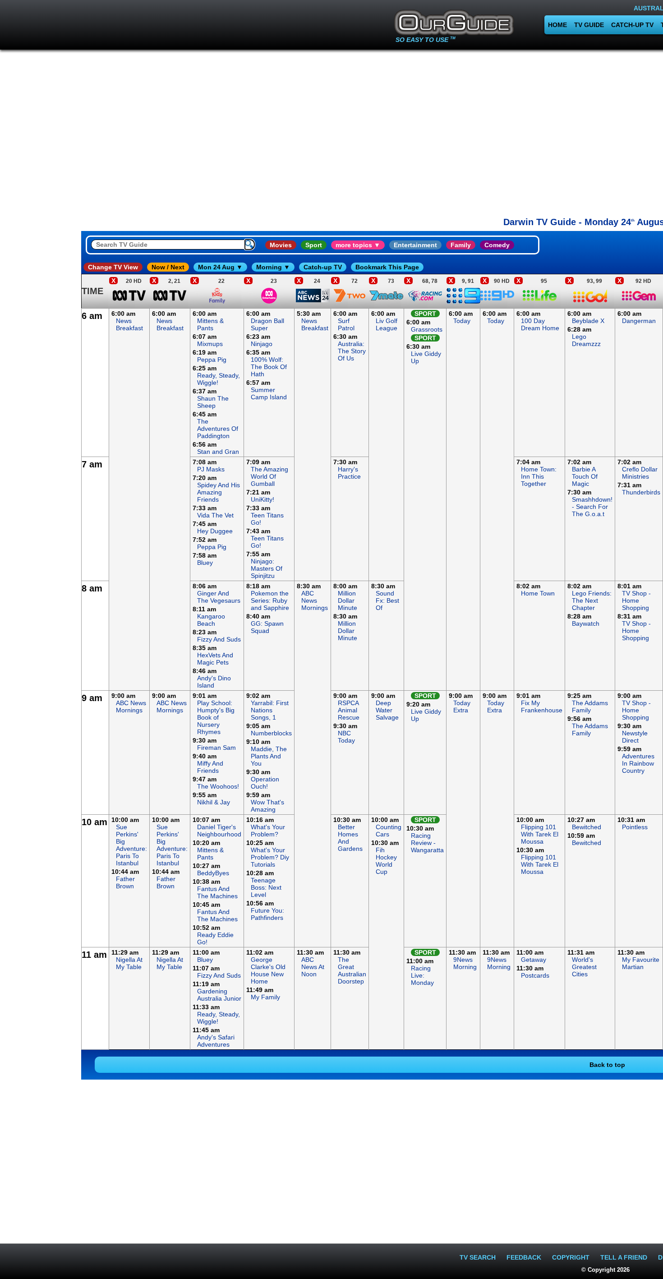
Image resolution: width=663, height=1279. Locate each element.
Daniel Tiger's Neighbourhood (219, 830)
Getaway (533, 959)
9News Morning (465, 963)
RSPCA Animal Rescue (348, 710)
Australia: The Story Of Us (352, 351)
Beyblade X (588, 320)
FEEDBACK (523, 1257)
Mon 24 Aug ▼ (220, 267)
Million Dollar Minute (347, 600)
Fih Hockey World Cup (386, 860)
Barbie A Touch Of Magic (585, 476)
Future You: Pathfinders (267, 914)
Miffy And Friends (210, 767)
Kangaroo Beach (211, 620)
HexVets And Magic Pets (215, 658)
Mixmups (210, 343)
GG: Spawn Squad (267, 627)
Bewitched (586, 827)
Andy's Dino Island (214, 681)
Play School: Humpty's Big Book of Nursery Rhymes (216, 717)
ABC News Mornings (314, 600)
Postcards (535, 975)
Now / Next (168, 267)
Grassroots (426, 329)
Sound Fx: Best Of (387, 600)
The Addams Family (590, 706)
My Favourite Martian (640, 963)
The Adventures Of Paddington (217, 428)
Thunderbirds (641, 492)
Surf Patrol (346, 324)
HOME (557, 24)
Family (461, 245)
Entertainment (415, 245)
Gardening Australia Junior (219, 995)
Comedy (497, 245)
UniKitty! (262, 499)
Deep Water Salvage (387, 710)
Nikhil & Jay (213, 802)
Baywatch (585, 623)
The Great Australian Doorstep (352, 970)
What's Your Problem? (268, 830)
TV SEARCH (478, 1257)
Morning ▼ (273, 267)
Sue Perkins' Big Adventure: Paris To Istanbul (131, 845)
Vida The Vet (215, 515)
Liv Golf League (386, 324)
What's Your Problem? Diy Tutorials (270, 857)
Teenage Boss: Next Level (266, 887)
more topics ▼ (358, 245)
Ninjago (261, 343)
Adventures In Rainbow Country (638, 763)
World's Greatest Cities (584, 967)
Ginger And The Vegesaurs (218, 597)
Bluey (205, 562)
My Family (265, 997)
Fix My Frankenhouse (541, 706)
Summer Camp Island (269, 393)
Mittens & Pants (210, 324)
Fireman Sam (216, 747)
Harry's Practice (349, 473)
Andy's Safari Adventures (216, 1041)
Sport (313, 245)
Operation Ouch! (265, 783)
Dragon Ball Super (267, 324)
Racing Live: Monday (422, 975)
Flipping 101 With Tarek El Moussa (539, 834)
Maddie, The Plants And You (269, 756)
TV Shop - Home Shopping (636, 600)
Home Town (538, 593)
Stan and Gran (218, 451)
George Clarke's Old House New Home (268, 970)
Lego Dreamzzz (586, 340)
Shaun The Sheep (213, 402)
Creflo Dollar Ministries (640, 473)
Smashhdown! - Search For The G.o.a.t (592, 506)
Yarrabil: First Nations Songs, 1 (270, 710)
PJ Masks (211, 469)
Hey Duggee (215, 531)
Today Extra (461, 706)
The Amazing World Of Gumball (269, 476)
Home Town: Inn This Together (539, 476)
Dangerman (639, 320)
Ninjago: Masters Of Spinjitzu (266, 568)
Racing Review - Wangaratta (427, 843)
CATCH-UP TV (632, 24)
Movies (281, 245)
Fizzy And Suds (219, 639)
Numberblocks (271, 733)
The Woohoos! (218, 786)
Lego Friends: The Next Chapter (592, 600)
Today (461, 320)
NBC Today (346, 737)
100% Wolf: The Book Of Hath (269, 367)
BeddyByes (213, 873)
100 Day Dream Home (540, 324)
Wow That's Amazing (267, 806)
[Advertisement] (41, 444)
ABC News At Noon (312, 967)
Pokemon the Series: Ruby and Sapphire (270, 600)
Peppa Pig (211, 359)
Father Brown (125, 882)
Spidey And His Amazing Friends (218, 492)
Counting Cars (388, 830)
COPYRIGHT (570, 1257)
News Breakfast (129, 324)
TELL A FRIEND (623, 1257)
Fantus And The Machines (217, 892)
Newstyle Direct (635, 737)
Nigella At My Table (129, 963)
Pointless (635, 827)
